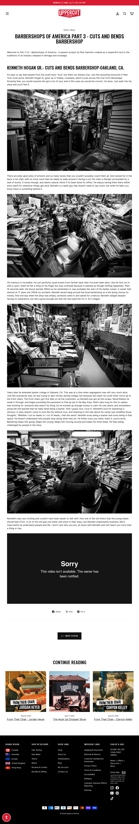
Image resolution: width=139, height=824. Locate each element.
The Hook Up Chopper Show (69, 719)
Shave (34, 759)
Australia (15, 754)
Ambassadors (64, 759)
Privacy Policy (90, 766)
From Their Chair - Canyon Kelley (113, 719)
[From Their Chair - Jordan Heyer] (25, 691)
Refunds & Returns (92, 754)
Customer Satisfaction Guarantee (94, 760)
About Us (62, 754)
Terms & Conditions (92, 770)
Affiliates (88, 779)
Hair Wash (36, 754)
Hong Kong (16, 767)
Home (66, 30)
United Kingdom (18, 763)
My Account (63, 767)
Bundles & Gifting (39, 772)
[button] (6, 817)
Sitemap (87, 790)
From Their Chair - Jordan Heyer (26, 719)
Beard (34, 763)
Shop (60, 750)
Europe (15, 759)
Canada (15, 750)
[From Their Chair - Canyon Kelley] (113, 691)
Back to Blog (71, 635)
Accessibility (89, 774)
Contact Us (63, 772)
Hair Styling (37, 750)
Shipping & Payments (93, 750)
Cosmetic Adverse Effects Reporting (95, 784)
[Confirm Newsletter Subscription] (123, 772)
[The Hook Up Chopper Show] (69, 691)
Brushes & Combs (39, 767)
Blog (72, 30)
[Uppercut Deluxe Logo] (69, 14)
